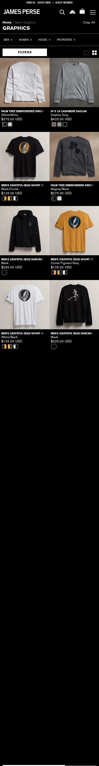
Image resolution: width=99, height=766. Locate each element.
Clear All (89, 22)
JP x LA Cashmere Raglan (69, 111)
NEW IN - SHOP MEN (38, 2)
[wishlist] (72, 11)
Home (7, 22)
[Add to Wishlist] (42, 65)
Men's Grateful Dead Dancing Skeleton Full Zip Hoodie (24, 259)
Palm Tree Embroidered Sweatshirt (24, 111)
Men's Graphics (25, 22)
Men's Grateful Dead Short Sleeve (24, 185)
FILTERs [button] (24, 52)
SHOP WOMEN (64, 2)
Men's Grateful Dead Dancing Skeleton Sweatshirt (74, 333)
